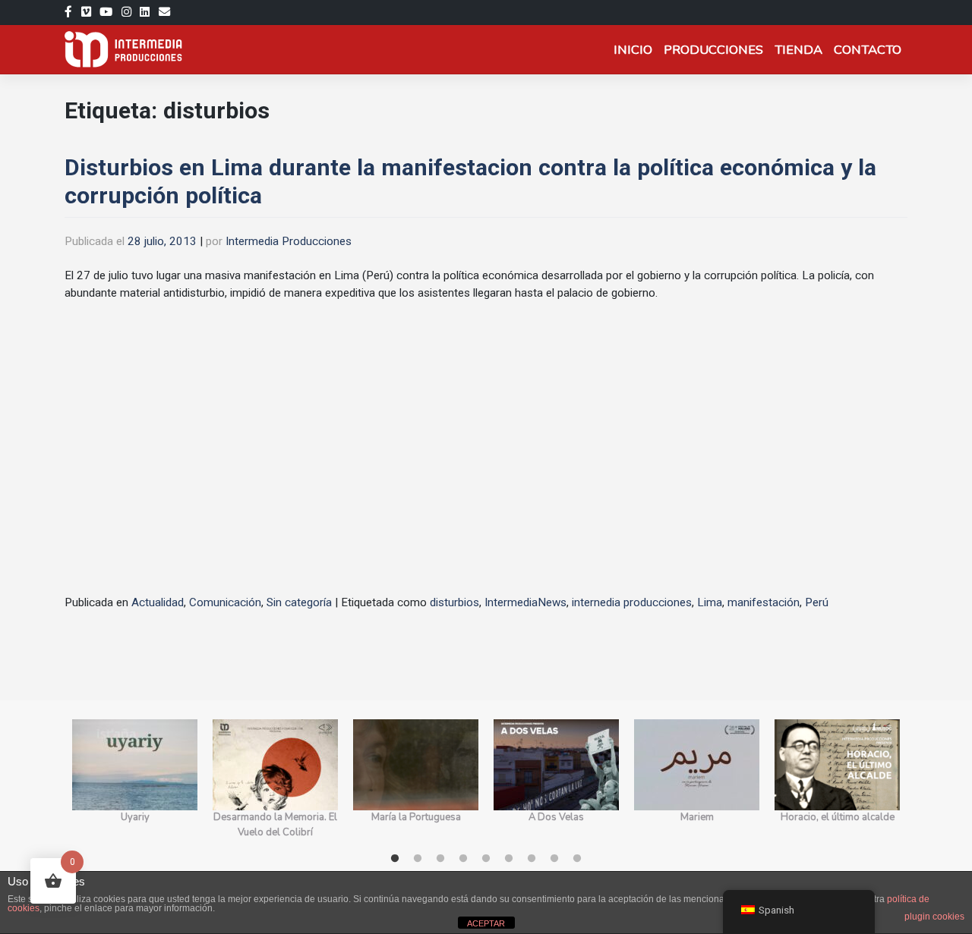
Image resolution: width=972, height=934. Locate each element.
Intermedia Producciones (289, 241)
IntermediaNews (525, 602)
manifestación (763, 602)
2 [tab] (417, 858)
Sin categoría (299, 602)
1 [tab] (394, 858)
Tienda (798, 49)
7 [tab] (531, 858)
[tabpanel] (135, 780)
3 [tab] (440, 858)
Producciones (713, 49)
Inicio (633, 49)
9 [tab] (577, 858)
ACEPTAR (486, 923)
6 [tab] (508, 858)
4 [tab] (463, 858)
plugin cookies (934, 916)
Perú (816, 602)
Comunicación (225, 602)
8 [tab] (554, 858)
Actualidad (157, 602)
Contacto (867, 49)
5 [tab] (486, 858)
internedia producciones (632, 602)
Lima (709, 602)
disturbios (454, 602)
